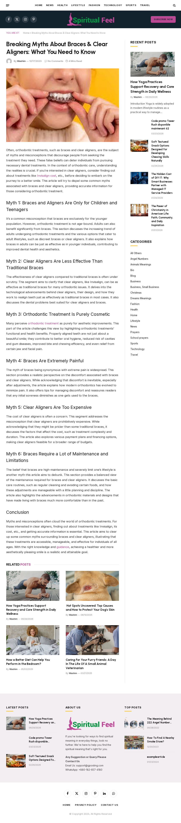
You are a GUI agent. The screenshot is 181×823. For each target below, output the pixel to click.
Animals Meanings (140, 264)
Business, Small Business (144, 286)
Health (62, 5)
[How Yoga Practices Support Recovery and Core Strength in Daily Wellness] (32, 586)
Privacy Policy (86, 804)
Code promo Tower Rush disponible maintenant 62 (162, 124)
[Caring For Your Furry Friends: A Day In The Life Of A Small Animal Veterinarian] (92, 640)
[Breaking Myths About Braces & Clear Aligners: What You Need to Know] (62, 105)
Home (39, 5)
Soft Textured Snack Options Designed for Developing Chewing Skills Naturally (160, 151)
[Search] (174, 5)
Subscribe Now (163, 19)
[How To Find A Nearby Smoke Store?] (134, 742)
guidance (63, 547)
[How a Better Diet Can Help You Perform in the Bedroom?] (32, 640)
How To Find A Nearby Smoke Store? (160, 739)
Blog (133, 275)
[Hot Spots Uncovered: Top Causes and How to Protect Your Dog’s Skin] (92, 586)
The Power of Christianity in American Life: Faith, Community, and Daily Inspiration (162, 216)
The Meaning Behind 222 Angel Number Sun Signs (159, 721)
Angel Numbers (139, 258)
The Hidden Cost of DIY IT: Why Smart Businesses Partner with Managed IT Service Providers (161, 183)
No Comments (55, 61)
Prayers (134, 332)
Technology (113, 5)
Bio (132, 270)
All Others (136, 253)
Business (135, 281)
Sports (131, 5)
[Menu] (7, 5)
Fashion (94, 5)
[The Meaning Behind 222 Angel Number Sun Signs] (134, 723)
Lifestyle (78, 5)
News (50, 5)
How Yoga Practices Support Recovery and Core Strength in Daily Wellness (31, 609)
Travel (145, 5)
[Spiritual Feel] (91, 19)
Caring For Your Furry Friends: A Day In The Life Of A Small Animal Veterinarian (91, 664)
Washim (21, 61)
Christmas (136, 292)
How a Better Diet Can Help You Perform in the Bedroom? (28, 662)
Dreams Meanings (140, 298)
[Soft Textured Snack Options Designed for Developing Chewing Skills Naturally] (139, 146)
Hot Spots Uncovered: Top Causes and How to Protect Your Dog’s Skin (90, 607)
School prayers (139, 337)
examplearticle (156, 756)
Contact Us (109, 804)
